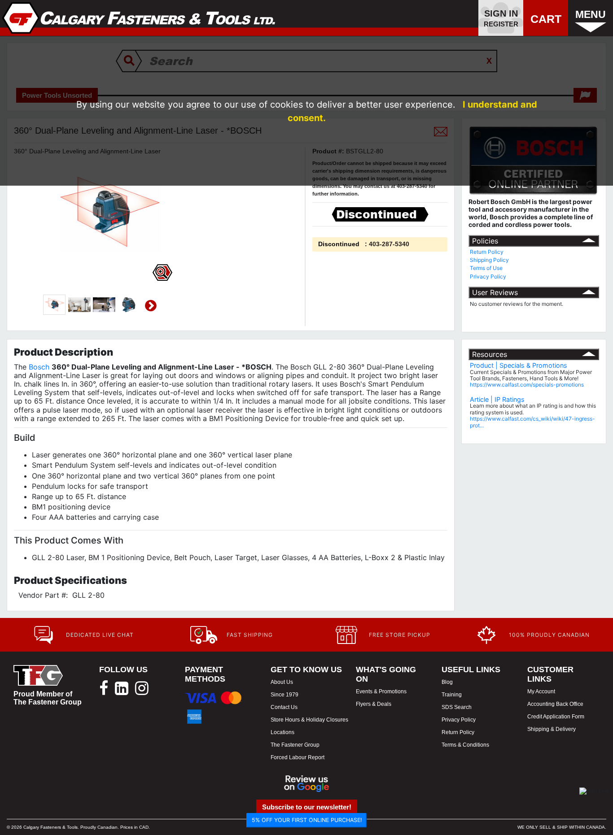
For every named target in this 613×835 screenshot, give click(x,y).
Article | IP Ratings (497, 399)
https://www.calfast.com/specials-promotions (527, 384)
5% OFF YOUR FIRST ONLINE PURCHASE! (307, 820)
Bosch (39, 366)
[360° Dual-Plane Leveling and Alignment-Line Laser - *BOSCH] (54, 305)
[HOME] (139, 18)
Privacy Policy (488, 276)
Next (151, 306)
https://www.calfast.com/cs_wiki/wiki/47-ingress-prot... (532, 421)
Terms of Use (486, 268)
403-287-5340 (389, 244)
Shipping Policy (489, 260)
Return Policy (487, 251)
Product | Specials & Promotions (518, 365)
